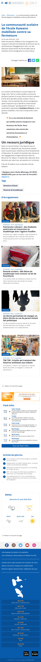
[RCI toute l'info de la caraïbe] (6, 3)
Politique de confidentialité (24, 566)
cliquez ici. (5, 177)
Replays (8, 552)
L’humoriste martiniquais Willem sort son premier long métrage (24, 431)
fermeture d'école (10, 186)
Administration (18, 569)
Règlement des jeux (30, 569)
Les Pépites (26, 555)
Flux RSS (33, 555)
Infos (3, 552)
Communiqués (18, 555)
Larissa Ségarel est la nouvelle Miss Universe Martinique (25, 441)
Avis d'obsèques (7, 555)
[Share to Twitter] (33, 60)
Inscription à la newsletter (19, 552)
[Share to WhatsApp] (37, 60)
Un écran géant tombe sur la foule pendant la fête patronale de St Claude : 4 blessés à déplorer (24, 412)
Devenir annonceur (8, 566)
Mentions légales (7, 569)
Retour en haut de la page (13, 386)
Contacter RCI (20, 563)
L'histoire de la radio (8, 563)
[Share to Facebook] (29, 60)
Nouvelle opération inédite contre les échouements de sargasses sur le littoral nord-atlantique (23, 419)
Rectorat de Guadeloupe (13, 190)
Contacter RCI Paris (31, 563)
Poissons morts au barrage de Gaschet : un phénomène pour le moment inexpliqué (24, 425)
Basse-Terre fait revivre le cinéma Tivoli (23, 436)
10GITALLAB (30, 660)
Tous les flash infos (21, 446)
